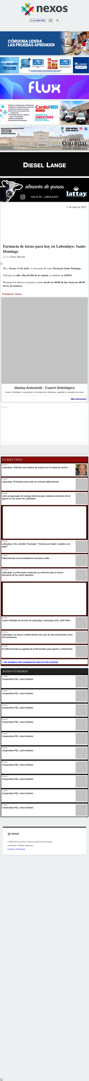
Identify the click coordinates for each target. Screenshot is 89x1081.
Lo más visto (39, 20)
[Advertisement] (44, 226)
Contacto (11, 849)
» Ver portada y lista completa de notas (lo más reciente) (30, 662)
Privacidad (20, 849)
